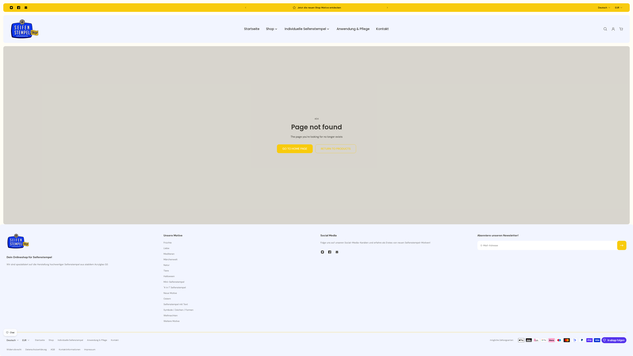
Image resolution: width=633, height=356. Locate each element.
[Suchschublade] (605, 29)
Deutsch (602, 7)
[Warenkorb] (621, 29)
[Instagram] (11, 7)
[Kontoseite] (613, 29)
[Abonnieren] (621, 245)
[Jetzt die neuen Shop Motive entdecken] (266, 8)
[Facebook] (18, 7)
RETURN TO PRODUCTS (336, 148)
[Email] (26, 7)
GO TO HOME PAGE (294, 148)
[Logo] (25, 29)
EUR (617, 7)
